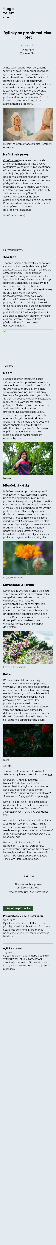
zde (50, 774)
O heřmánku (10, 160)
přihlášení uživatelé (28, 887)
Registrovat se (39, 892)
